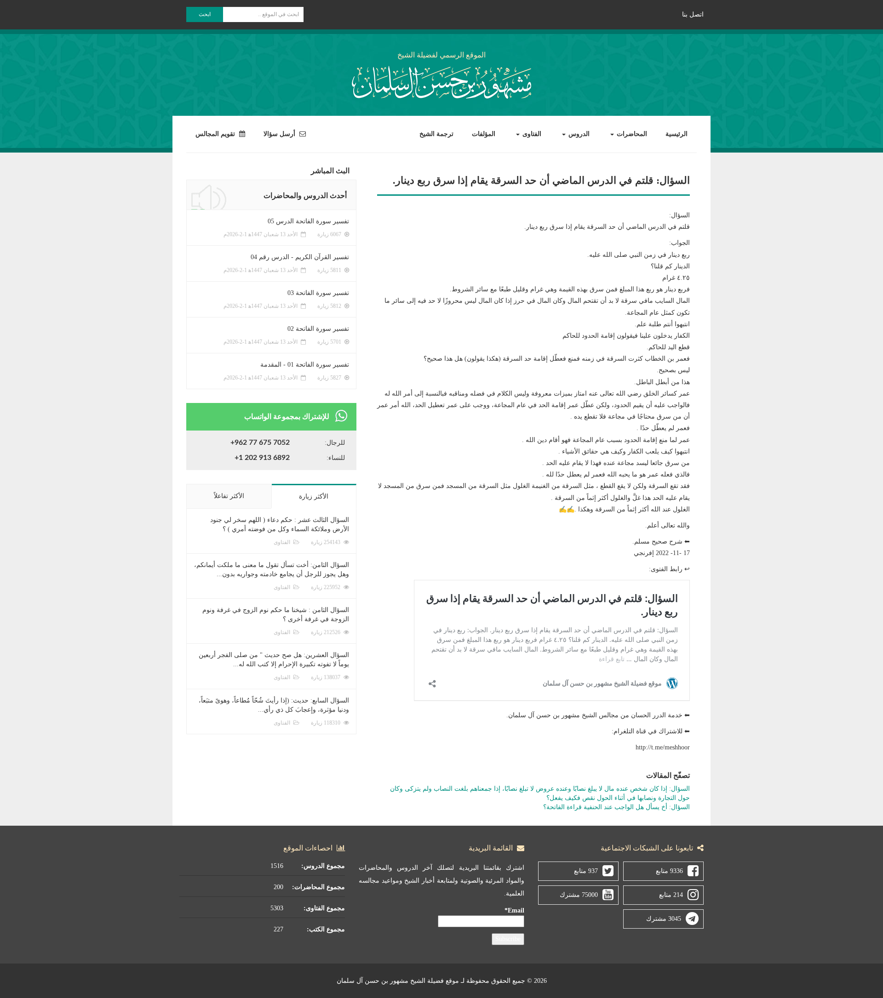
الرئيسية (676, 133)
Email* (514, 910)
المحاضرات (631, 133)
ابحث (205, 14)
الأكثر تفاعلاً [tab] (229, 496)
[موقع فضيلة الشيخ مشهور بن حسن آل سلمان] (441, 80)
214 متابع (671, 894)
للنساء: (336, 457)
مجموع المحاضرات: (318, 887)
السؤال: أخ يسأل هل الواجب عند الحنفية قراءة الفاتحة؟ (616, 807)
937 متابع (586, 871)
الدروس (578, 133)
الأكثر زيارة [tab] (313, 496)
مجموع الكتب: (326, 929)
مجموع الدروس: (323, 865)
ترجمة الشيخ (436, 133)
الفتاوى (531, 133)
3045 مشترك (663, 918)
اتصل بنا (693, 14)
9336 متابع (669, 871)
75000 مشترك (579, 894)
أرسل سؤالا (280, 133)
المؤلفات (483, 133)
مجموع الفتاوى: (324, 908)
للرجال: (335, 442)
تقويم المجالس (216, 133)
